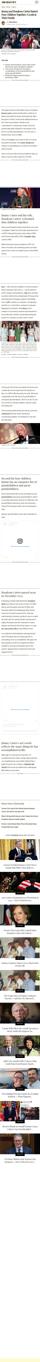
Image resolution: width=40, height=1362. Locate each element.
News (8, 7)
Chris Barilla (13, 22)
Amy (24, 308)
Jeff (8, 302)
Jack (3, 287)
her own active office (9, 629)
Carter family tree (27, 143)
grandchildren (7, 497)
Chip (25, 293)
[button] (37, 2)
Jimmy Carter (6, 113)
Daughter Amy (29, 236)
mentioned (5, 414)
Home (3, 7)
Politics (14, 7)
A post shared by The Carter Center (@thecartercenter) (20, 731)
